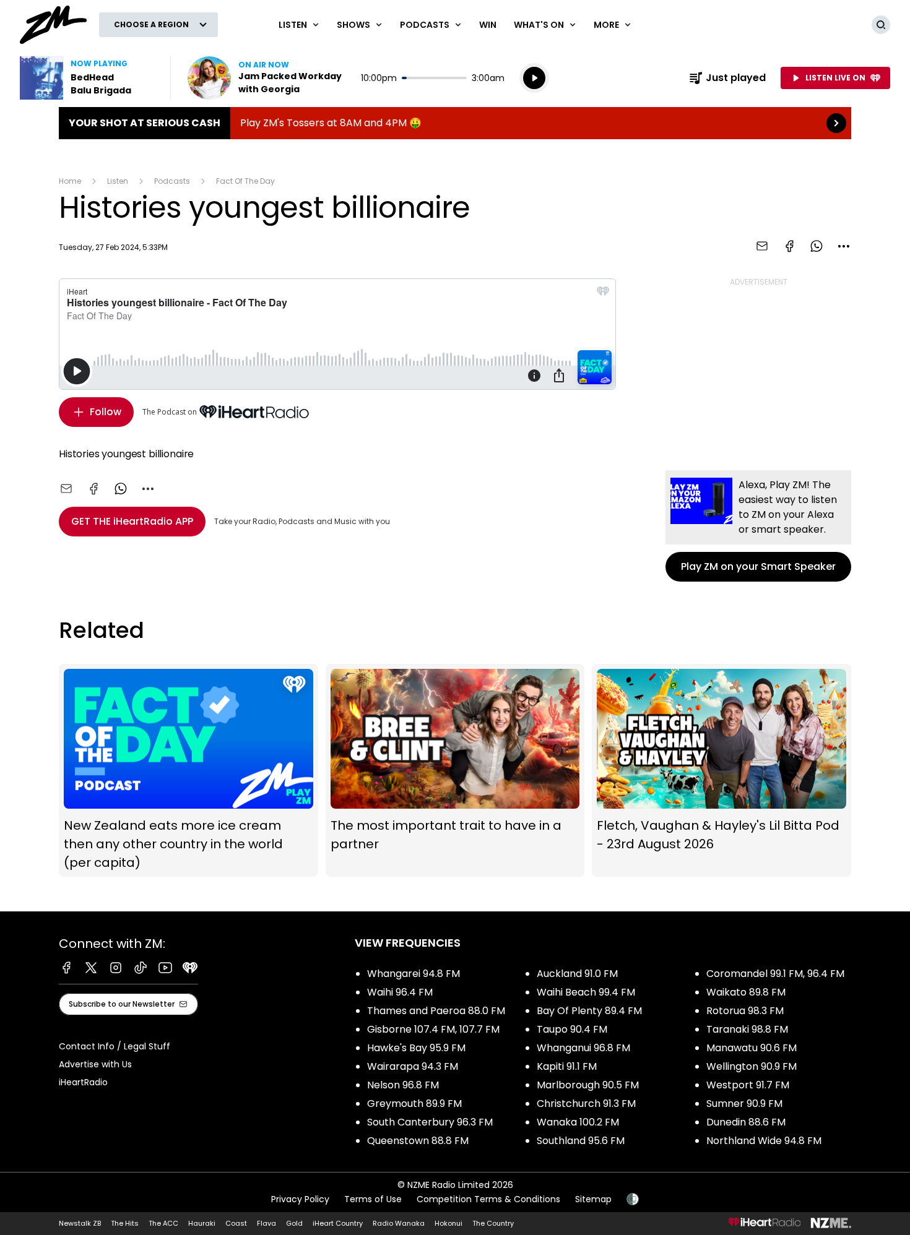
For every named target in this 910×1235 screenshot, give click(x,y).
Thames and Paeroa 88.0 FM (436, 1011)
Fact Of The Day (245, 181)
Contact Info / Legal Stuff (114, 1046)
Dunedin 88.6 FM (746, 1122)
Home (70, 181)
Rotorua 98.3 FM (745, 1011)
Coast (236, 1223)
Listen (117, 181)
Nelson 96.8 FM (403, 1085)
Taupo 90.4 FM (572, 1029)
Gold (294, 1223)
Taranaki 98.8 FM (747, 1029)
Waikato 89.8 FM (746, 992)
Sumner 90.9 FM (744, 1103)
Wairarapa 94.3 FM (412, 1066)
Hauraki (201, 1223)
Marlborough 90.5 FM (588, 1085)
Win (487, 25)
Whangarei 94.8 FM (413, 973)
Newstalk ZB (80, 1223)
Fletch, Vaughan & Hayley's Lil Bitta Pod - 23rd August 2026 (721, 770)
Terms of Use (373, 1199)
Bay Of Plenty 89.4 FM (589, 1011)
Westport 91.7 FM (747, 1085)
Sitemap (593, 1199)
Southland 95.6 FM (581, 1141)
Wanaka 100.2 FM (578, 1122)
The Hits (125, 1223)
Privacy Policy (300, 1199)
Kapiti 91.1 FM (567, 1066)
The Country (493, 1223)
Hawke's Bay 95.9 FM (416, 1048)
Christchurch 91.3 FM (586, 1103)
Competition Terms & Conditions (488, 1199)
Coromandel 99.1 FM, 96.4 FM (775, 973)
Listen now (267, 78)
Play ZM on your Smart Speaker (758, 526)
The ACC (163, 1223)
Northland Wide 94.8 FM (763, 1141)
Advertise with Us (95, 1064)
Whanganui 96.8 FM (583, 1048)
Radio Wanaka (399, 1223)
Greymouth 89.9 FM (414, 1103)
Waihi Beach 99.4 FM (586, 992)
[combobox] (843, 246)
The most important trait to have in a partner (455, 770)
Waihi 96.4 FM (400, 992)
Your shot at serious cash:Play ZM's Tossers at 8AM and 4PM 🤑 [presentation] (455, 123)
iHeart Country (338, 1223)
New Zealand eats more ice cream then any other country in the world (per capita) (188, 770)
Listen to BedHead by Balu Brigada (87, 78)
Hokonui (448, 1223)
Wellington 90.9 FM (751, 1066)
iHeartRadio (83, 1082)
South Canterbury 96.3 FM (430, 1122)
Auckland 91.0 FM (577, 973)
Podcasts (172, 181)
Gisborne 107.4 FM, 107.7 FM (433, 1029)
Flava (266, 1223)
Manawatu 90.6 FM (751, 1048)
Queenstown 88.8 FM (418, 1141)
